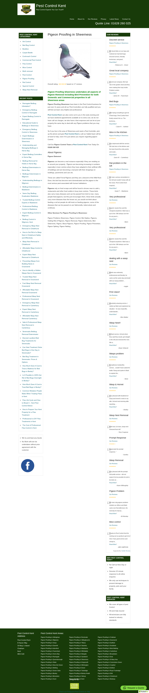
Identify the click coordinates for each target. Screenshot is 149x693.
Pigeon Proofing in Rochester (78, 637)
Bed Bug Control (28, 45)
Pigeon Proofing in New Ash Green (52, 665)
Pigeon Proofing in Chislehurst (107, 676)
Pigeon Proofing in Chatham (107, 637)
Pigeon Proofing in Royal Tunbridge (109, 670)
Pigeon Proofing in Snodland (107, 645)
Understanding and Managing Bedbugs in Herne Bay (30, 148)
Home (72, 19)
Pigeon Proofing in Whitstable (78, 651)
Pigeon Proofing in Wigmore (50, 640)
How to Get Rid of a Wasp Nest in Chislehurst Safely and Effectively (31, 235)
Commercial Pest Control (31, 60)
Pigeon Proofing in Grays (49, 643)
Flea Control (27, 64)
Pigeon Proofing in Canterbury (107, 651)
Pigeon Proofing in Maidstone (78, 648)
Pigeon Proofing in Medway (106, 679)
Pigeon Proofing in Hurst (48, 679)
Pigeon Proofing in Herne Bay (50, 654)
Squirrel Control (28, 86)
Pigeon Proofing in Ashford (106, 668)
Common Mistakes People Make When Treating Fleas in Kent (32, 393)
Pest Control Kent (51, 6)
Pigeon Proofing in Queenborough (52, 659)
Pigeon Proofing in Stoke (48, 662)
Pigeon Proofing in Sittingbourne (79, 640)
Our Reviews (92, 19)
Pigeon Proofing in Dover (77, 668)
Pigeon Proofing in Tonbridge (78, 670)
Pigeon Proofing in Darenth (49, 645)
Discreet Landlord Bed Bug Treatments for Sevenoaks (30, 340)
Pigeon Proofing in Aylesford (50, 648)
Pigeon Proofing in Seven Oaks (51, 670)
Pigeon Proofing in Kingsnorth (78, 662)
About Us (81, 19)
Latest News (114, 19)
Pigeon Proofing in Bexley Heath (79, 673)
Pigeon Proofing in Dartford (106, 643)
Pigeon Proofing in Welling (49, 668)
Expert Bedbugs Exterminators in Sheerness (28, 138)
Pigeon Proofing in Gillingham (50, 637)
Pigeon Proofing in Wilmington (78, 665)
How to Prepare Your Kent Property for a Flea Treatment (32, 412)
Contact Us (126, 19)
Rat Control (26, 82)
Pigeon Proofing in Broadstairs (107, 654)
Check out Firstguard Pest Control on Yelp (74, 692)
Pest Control (27, 75)
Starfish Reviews (125, 550)
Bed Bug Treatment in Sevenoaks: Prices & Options (30, 359)
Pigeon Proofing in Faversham (50, 651)
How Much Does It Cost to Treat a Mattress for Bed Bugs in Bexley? (32, 368)
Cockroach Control (29, 56)
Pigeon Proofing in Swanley (78, 645)
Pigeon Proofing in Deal (105, 656)
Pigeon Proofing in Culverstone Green (110, 662)
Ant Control (26, 41)
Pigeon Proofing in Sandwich (78, 656)
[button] (133, 688)
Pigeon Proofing (28, 79)
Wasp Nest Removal (29, 90)
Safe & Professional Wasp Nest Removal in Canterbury (31, 325)
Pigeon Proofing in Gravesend (107, 640)
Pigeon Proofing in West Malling (108, 648)
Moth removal (27, 71)
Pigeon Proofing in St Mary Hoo (108, 659)
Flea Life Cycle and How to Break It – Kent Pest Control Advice (31, 403)
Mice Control (27, 67)
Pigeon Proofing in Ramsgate (50, 656)
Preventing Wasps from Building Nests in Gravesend (31, 264)
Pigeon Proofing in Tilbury (77, 643)
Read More (112, 62)
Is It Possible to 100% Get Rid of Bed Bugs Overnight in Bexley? (31, 378)
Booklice (25, 49)
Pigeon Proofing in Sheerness (118, 43)
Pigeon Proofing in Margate (78, 654)
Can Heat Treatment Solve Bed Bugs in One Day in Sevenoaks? (32, 350)
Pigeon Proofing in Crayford (106, 665)
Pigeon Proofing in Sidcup (77, 676)
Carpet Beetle (27, 53)
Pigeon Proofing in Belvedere (50, 676)
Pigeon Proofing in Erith (105, 673)
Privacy (103, 19)
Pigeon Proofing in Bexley (49, 673)
